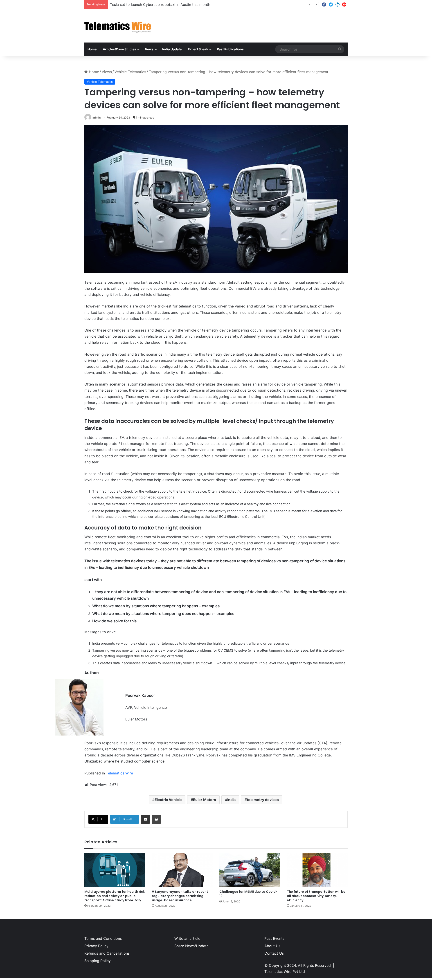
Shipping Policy (97, 960)
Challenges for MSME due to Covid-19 (248, 893)
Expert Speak (198, 49)
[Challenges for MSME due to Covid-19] (249, 870)
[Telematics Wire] (117, 26)
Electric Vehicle (168, 799)
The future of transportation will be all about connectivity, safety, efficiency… (316, 895)
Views (107, 72)
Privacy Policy (96, 946)
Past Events (274, 938)
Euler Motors (204, 799)
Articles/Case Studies (119, 49)
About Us (272, 946)
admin (96, 117)
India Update (172, 49)
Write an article (187, 938)
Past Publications (230, 49)
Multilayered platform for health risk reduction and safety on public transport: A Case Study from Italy (114, 895)
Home (92, 49)
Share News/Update (191, 946)
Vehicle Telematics (130, 72)
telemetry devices (263, 799)
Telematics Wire (119, 773)
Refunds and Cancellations (107, 953)
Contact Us (274, 953)
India (231, 799)
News (149, 49)
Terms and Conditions (103, 938)
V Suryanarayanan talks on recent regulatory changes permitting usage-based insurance (180, 895)
